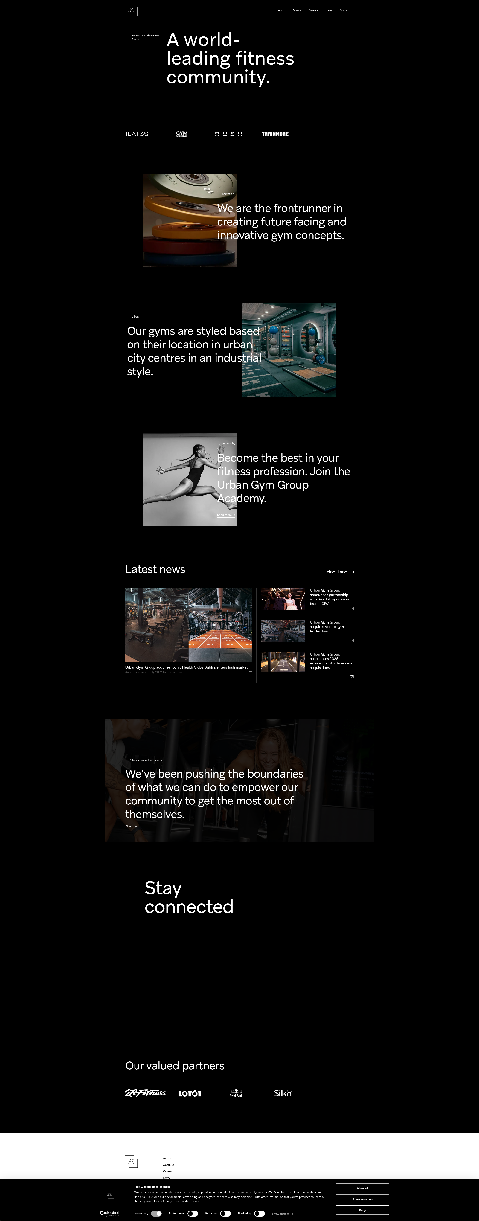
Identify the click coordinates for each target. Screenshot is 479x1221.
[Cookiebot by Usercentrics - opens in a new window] (109, 1214)
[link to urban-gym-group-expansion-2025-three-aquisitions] (332, 676)
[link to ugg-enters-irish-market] (252, 670)
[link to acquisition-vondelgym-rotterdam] (332, 640)
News (166, 1177)
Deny (362, 1210)
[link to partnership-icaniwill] (332, 608)
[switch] (192, 1214)
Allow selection (363, 1199)
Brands (167, 1158)
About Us (168, 1165)
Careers (167, 1171)
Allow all (362, 1188)
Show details (280, 1213)
